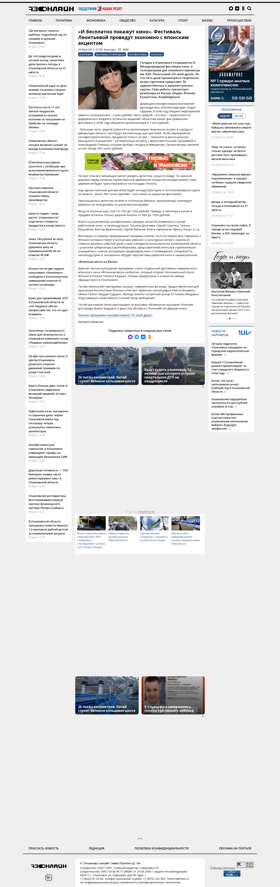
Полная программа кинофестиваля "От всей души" (115, 315)
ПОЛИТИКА (64, 20)
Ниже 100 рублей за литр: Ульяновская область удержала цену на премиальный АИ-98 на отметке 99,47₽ (46, 247)
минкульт (157, 54)
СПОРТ (183, 20)
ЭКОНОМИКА (96, 20)
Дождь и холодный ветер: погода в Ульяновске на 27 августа (229, 206)
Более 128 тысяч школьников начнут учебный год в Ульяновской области (230, 386)
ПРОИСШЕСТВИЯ (239, 20)
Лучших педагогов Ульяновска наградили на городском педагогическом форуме (230, 349)
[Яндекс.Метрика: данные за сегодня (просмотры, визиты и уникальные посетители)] (222, 868)
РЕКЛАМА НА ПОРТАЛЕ (235, 848)
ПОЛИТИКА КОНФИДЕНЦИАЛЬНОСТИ (162, 848)
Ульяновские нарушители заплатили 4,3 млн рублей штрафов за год (229, 402)
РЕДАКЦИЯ (96, 848)
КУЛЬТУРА (157, 20)
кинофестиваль (138, 54)
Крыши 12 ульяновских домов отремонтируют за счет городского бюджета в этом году (230, 367)
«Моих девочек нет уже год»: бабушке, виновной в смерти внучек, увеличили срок (231, 127)
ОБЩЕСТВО (127, 20)
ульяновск (85, 54)
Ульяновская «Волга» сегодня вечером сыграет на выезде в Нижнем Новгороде (48, 145)
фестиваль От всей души (110, 54)
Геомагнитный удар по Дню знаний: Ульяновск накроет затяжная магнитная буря (47, 90)
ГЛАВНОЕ (35, 20)
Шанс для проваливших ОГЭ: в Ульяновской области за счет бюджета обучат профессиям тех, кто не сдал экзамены (48, 306)
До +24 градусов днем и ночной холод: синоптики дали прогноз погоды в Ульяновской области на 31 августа (47, 64)
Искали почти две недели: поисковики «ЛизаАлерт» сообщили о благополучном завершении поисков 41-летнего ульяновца (48, 276)
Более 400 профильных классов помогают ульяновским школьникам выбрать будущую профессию (229, 421)
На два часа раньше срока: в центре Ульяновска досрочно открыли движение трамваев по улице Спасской (48, 364)
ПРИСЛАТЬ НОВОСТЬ (44, 848)
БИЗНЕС (207, 20)
